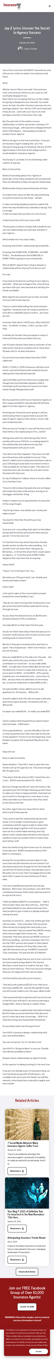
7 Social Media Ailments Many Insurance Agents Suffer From (23, 1144)
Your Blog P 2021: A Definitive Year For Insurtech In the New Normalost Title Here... (26, 1214)
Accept (39, 1351)
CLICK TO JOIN (27, 1307)
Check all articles (27, 1272)
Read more (15, 1171)
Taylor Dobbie (30, 49)
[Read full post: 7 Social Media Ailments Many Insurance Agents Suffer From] (27, 1124)
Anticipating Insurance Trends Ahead (26, 1238)
